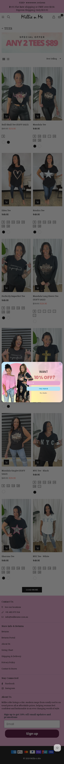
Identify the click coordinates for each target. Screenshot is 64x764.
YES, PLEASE (43, 389)
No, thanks (43, 393)
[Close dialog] (60, 363)
